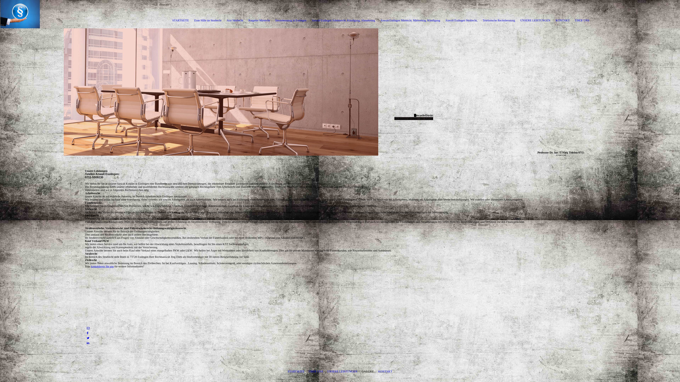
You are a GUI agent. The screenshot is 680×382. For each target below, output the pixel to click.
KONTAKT (563, 20)
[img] (40, 14)
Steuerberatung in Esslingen (290, 20)
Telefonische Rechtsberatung (499, 20)
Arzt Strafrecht (235, 20)
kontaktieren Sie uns (102, 266)
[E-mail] (88, 328)
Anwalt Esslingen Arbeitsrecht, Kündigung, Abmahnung (343, 20)
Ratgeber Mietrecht (259, 20)
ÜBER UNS (582, 20)
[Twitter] (88, 338)
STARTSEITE (180, 20)
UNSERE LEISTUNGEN (535, 20)
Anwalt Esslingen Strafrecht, (461, 20)
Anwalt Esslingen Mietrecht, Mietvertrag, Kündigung (410, 20)
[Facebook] (87, 333)
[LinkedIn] (88, 343)
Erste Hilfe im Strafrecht (207, 20)
